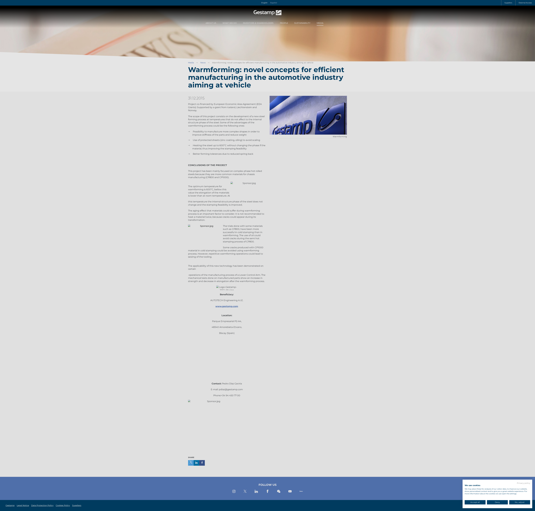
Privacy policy (523, 483)
